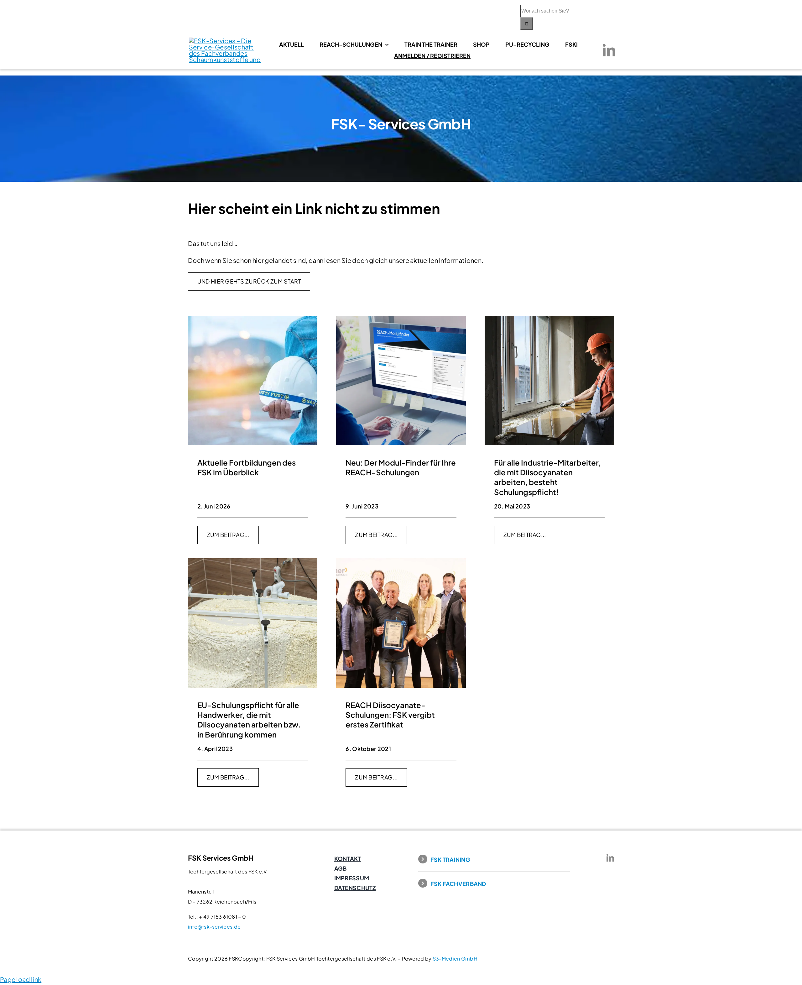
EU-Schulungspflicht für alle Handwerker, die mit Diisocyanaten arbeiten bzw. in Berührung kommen (249, 719)
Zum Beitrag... (228, 534)
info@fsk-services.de (214, 926)
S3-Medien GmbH (455, 958)
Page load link (20, 979)
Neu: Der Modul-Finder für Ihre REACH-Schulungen (401, 467)
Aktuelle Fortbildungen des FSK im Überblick (246, 467)
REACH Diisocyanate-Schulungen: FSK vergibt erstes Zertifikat (390, 714)
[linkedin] (609, 50)
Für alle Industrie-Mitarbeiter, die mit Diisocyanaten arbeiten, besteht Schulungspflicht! (547, 477)
